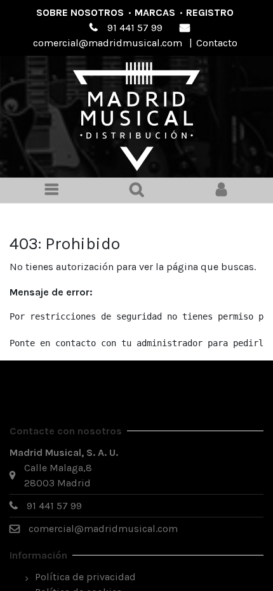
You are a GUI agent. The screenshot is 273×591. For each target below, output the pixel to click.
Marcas (155, 12)
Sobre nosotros (80, 12)
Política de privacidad (85, 577)
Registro (210, 12)
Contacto (216, 43)
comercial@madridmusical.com (107, 43)
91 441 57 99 (135, 28)
